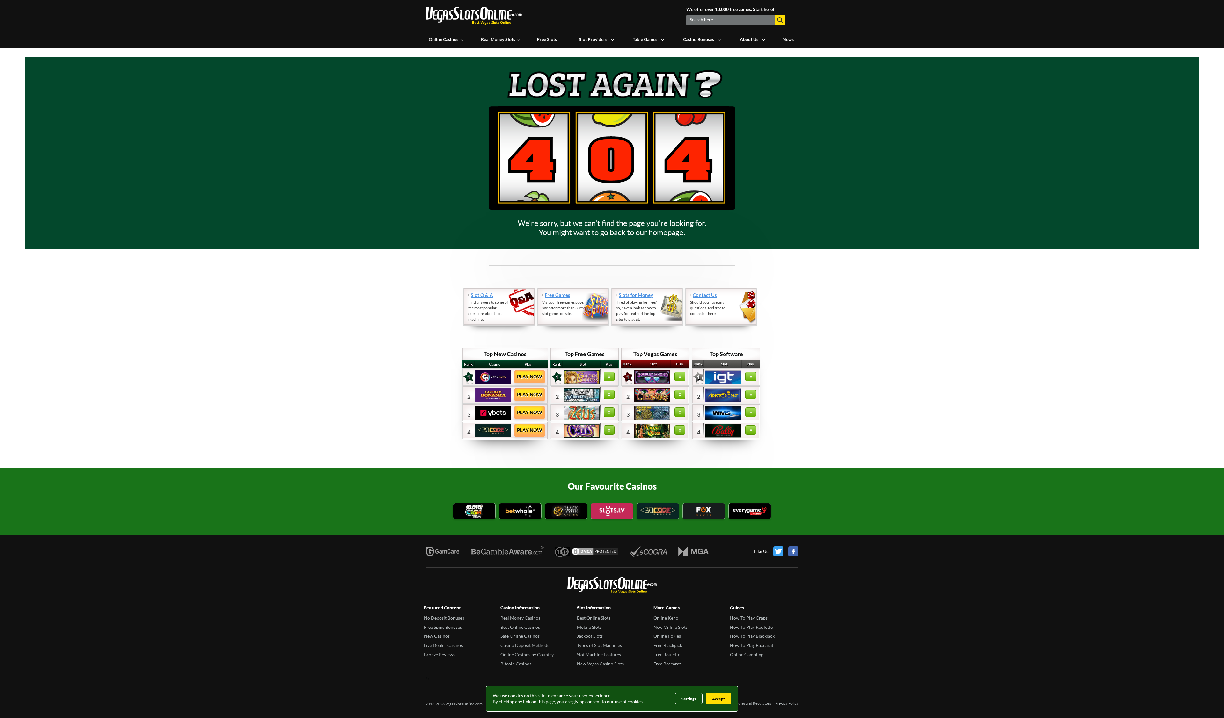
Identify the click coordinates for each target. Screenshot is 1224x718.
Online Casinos (443, 39)
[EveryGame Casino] (749, 512)
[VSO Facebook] (793, 551)
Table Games (645, 39)
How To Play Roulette (751, 627)
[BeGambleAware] (507, 551)
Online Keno (665, 618)
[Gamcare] (443, 551)
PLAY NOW (529, 376)
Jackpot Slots (590, 636)
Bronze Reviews (439, 654)
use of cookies (629, 701)
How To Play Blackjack (752, 636)
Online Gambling (746, 654)
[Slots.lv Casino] (612, 512)
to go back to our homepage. (638, 232)
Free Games (557, 295)
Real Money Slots (498, 39)
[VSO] (612, 586)
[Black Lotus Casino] (566, 512)
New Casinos (437, 636)
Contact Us (705, 295)
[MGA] (693, 551)
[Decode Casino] (658, 512)
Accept (718, 698)
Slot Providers (593, 39)
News (788, 39)
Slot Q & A (482, 295)
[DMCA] (595, 551)
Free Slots (547, 39)
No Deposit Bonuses (444, 618)
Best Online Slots (593, 618)
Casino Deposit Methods (524, 645)
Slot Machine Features (599, 654)
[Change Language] (474, 15)
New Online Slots (670, 627)
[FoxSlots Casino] (703, 512)
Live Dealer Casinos (443, 645)
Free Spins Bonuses (443, 627)
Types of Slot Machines (599, 645)
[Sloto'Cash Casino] (474, 512)
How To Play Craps (749, 618)
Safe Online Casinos (520, 636)
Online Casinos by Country (527, 654)
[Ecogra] (648, 551)
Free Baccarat (667, 663)
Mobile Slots (589, 627)
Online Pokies (667, 636)
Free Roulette (666, 654)
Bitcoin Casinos (515, 663)
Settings (688, 698)
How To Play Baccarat (751, 645)
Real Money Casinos (520, 618)
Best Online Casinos (520, 627)
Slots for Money (636, 295)
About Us (749, 39)
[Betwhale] (520, 512)
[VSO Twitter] (778, 551)
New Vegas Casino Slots (600, 663)
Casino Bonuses (698, 39)
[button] (780, 20)
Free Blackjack (667, 645)
